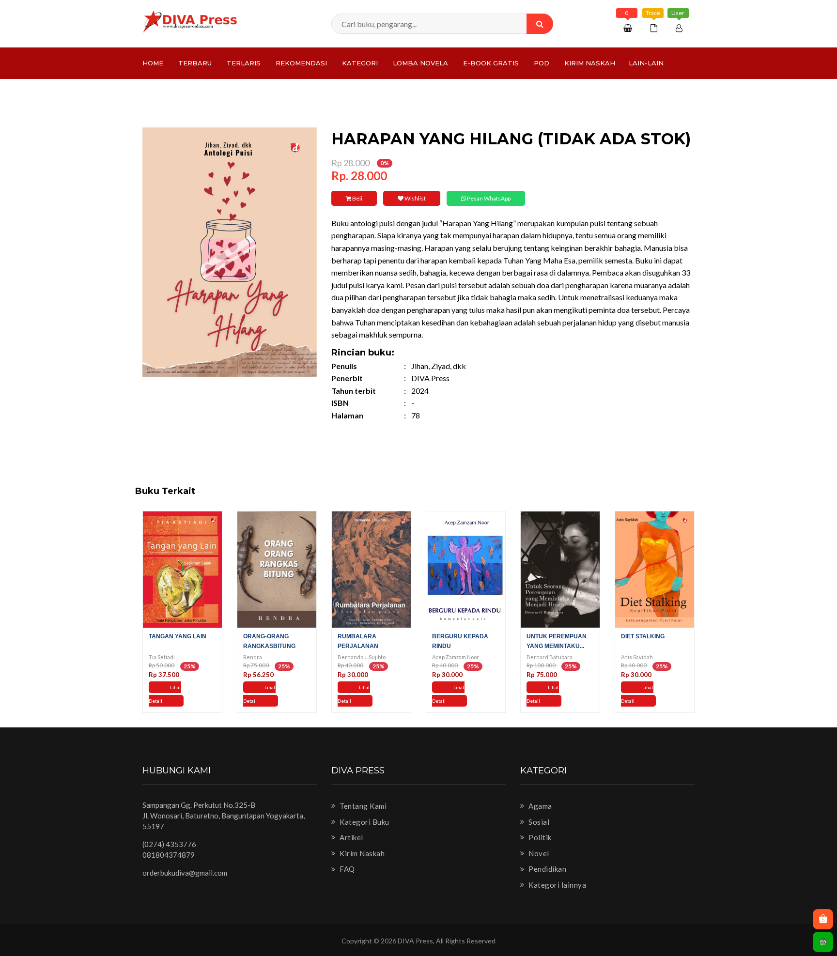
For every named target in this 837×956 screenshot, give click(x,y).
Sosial (538, 821)
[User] (680, 27)
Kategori (360, 63)
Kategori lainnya (556, 884)
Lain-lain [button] (646, 63)
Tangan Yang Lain (177, 636)
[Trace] (655, 27)
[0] (629, 27)
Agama (539, 806)
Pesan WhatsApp (488, 198)
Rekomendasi (301, 63)
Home (152, 63)
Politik (539, 837)
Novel (538, 853)
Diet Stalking (643, 636)
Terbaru (195, 63)
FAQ (346, 868)
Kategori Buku (363, 821)
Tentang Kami (362, 806)
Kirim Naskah (589, 63)
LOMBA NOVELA (420, 63)
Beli (356, 198)
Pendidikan (546, 868)
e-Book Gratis (491, 63)
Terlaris (244, 63)
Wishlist (414, 198)
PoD (541, 63)
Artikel (350, 837)
